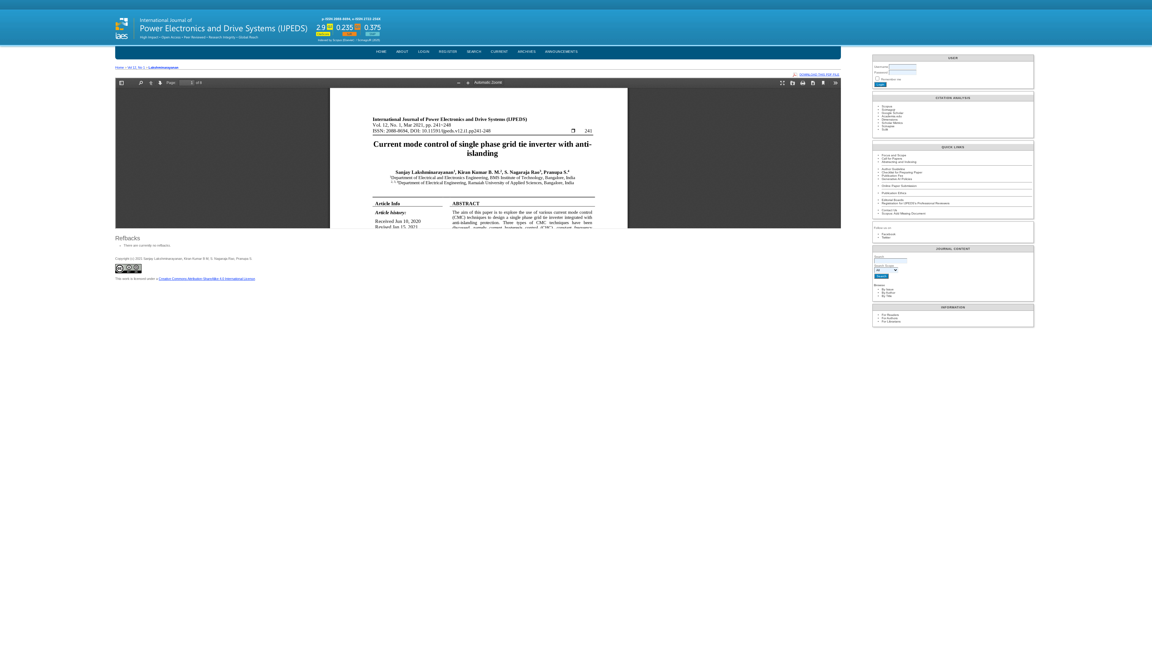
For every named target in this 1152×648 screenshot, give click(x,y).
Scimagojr (888, 109)
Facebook (889, 234)
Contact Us (889, 210)
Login (424, 51)
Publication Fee (892, 175)
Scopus (887, 106)
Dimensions (890, 119)
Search (474, 51)
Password (881, 72)
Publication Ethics (894, 193)
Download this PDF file (819, 74)
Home (381, 51)
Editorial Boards (893, 200)
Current (499, 51)
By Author (888, 292)
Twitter (886, 237)
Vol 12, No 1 (136, 67)
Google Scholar (892, 113)
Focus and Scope (894, 155)
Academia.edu (892, 116)
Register (448, 51)
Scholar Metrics (892, 122)
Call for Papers (892, 158)
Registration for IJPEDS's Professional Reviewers (916, 203)
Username (881, 66)
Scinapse (888, 126)
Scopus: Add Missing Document (904, 213)
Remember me (891, 79)
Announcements (561, 51)
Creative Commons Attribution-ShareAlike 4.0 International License (207, 278)
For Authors (890, 318)
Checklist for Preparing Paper (902, 172)
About (402, 51)
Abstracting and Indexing (899, 162)
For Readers (890, 314)
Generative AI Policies (897, 179)
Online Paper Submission (899, 186)
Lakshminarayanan (163, 67)
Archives (527, 51)
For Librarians (891, 321)
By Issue (888, 289)
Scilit (885, 129)
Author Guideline (893, 169)
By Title (887, 296)
